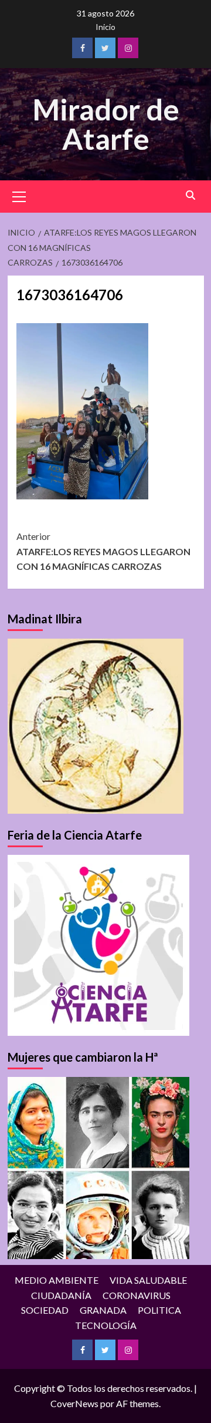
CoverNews (74, 1403)
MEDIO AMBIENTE (56, 1280)
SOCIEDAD (45, 1309)
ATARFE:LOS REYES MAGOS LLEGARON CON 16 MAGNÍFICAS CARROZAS (103, 551)
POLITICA (159, 1309)
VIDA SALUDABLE (148, 1280)
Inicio (105, 27)
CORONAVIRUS (137, 1295)
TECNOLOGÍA (106, 1325)
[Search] (190, 195)
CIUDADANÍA (61, 1295)
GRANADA (103, 1309)
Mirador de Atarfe (105, 124)
